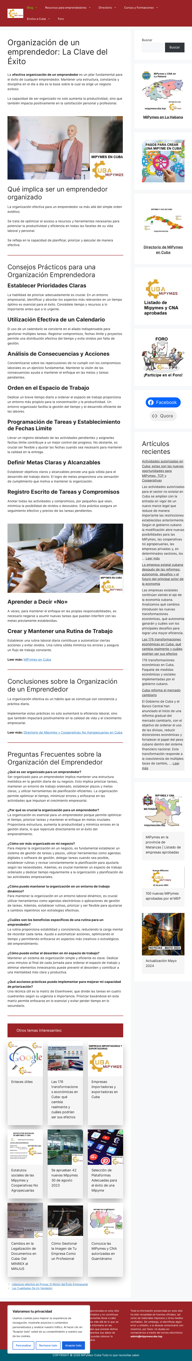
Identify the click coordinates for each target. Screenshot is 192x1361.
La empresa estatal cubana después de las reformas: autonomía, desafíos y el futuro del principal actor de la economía (163, 574)
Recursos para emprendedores (65, 7)
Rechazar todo (48, 1345)
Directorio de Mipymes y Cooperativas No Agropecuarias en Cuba (73, 732)
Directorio (105, 7)
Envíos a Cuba (36, 19)
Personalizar (23, 1345)
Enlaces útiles (22, 1082)
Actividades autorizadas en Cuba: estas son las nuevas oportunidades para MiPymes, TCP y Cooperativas (163, 470)
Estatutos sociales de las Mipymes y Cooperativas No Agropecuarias (24, 1180)
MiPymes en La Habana (163, 117)
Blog (30, 7)
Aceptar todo (73, 1345)
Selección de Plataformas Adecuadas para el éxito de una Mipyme (104, 1180)
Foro (61, 19)
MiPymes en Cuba (37, 659)
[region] (49, 1329)
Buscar (147, 40)
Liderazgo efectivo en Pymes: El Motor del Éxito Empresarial (50, 1284)
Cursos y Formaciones (139, 7)
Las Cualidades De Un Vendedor (32, 1288)
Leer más (153, 558)
